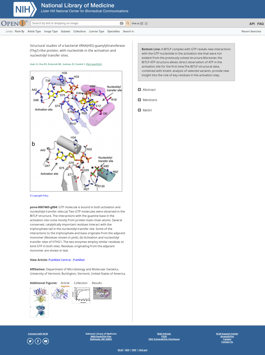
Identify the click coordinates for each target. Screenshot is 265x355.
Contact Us (227, 341)
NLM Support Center (227, 333)
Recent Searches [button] (251, 31)
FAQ (260, 23)
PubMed (79, 260)
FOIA (164, 336)
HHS (134, 350)
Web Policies (164, 333)
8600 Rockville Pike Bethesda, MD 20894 (101, 338)
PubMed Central (59, 260)
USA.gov (143, 350)
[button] (19, 31)
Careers (227, 339)
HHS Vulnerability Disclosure (164, 339)
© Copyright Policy (39, 195)
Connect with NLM (38, 333)
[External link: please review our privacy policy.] (30, 341)
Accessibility (227, 336)
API (252, 23)
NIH (127, 350)
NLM (120, 350)
